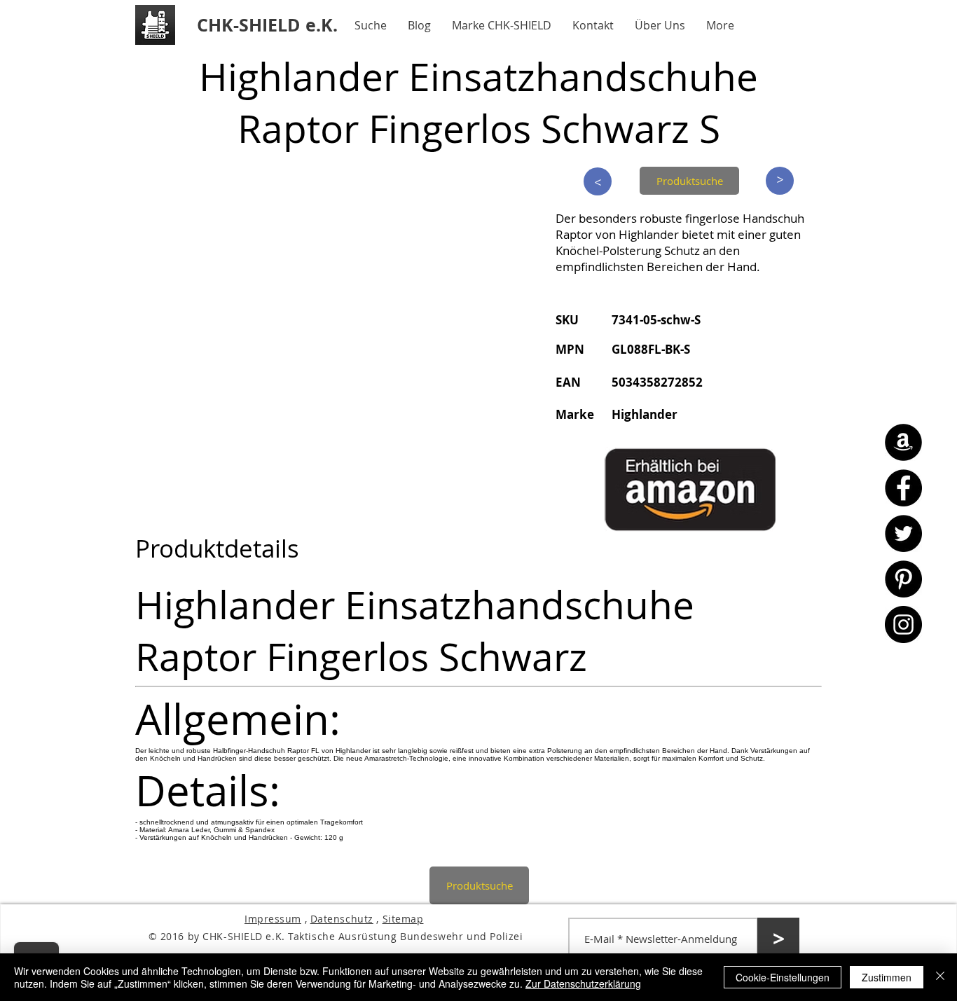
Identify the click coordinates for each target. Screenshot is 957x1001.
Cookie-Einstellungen (782, 977)
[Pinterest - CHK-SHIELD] (903, 579)
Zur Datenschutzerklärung (583, 983)
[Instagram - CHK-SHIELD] (903, 624)
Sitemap (403, 918)
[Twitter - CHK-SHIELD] (903, 533)
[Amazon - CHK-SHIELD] (903, 442)
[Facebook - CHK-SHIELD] (903, 487)
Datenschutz (341, 918)
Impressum (273, 918)
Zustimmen (886, 977)
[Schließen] (940, 977)
